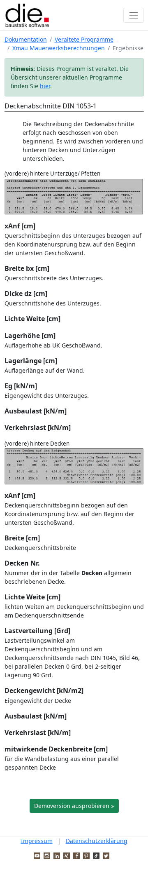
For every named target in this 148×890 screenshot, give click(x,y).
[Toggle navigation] (133, 15)
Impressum (37, 841)
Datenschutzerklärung (96, 841)
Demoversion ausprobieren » (74, 806)
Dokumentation (26, 39)
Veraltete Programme (84, 39)
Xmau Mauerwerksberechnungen (58, 48)
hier (45, 86)
